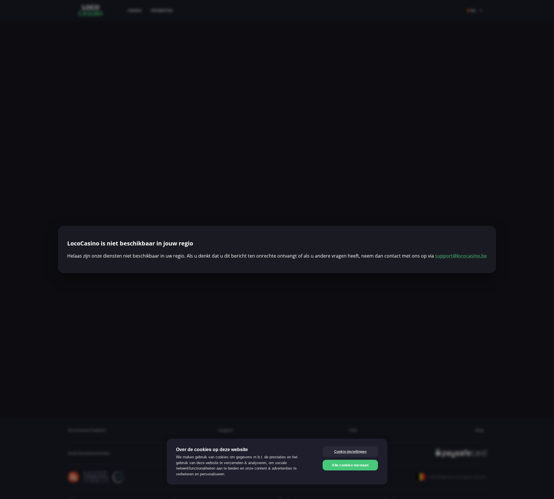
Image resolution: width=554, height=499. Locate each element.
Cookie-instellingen (350, 452)
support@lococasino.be (461, 256)
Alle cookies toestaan (350, 465)
